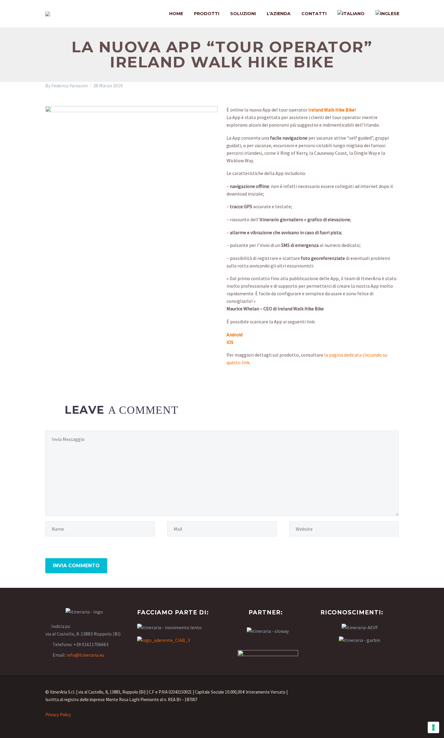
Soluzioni (243, 13)
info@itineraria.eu (85, 655)
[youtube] (392, 695)
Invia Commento (76, 565)
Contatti (314, 13)
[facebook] (357, 695)
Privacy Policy (58, 714)
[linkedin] (374, 695)
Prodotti (206, 13)
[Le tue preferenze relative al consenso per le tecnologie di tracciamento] (433, 727)
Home (176, 13)
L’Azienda (279, 13)
